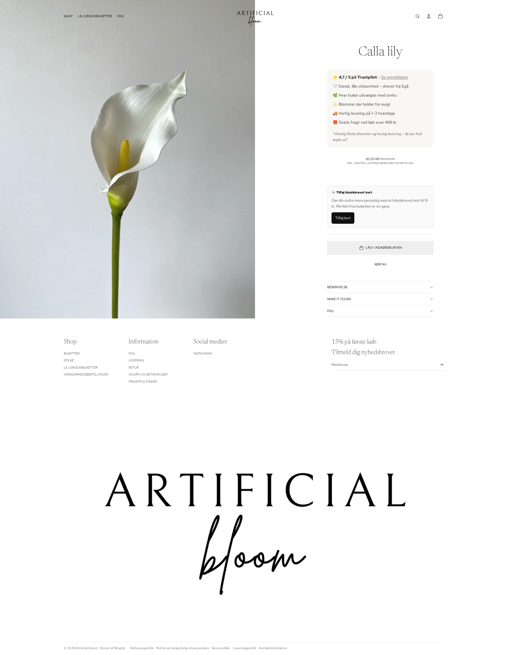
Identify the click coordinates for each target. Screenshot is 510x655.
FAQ (330, 311)
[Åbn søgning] (417, 16)
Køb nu (380, 264)
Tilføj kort (343, 218)
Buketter (72, 353)
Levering (136, 360)
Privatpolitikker (143, 382)
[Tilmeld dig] (441, 364)
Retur (134, 367)
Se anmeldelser (394, 77)
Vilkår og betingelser (148, 374)
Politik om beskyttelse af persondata (182, 648)
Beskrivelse (337, 287)
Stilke (69, 360)
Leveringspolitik (244, 648)
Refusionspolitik (142, 648)
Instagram (202, 353)
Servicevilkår (221, 648)
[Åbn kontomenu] (429, 16)
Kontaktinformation (273, 648)
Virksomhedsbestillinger (86, 374)
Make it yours (339, 299)
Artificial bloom (87, 648)
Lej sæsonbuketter (81, 367)
